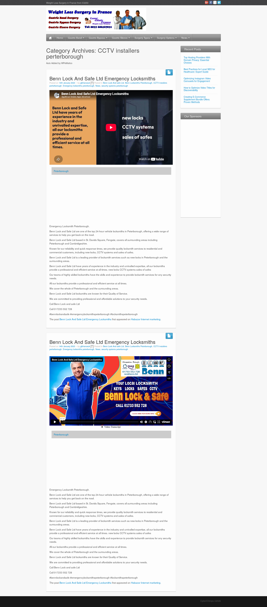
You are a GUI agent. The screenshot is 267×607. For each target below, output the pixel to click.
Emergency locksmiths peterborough (78, 85)
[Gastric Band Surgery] (96, 18)
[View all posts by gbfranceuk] (92, 82)
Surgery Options (166, 37)
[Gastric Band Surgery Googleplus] (206, 2)
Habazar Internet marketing (145, 319)
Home (60, 37)
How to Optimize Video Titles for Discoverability (199, 89)
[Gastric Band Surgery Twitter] (219, 2)
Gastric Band (75, 37)
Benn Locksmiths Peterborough (138, 82)
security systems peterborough (115, 85)
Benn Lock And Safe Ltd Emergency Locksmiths (102, 78)
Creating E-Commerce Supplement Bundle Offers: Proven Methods (197, 99)
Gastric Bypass (97, 37)
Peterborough (61, 171)
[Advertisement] (190, 168)
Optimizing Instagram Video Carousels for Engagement (197, 80)
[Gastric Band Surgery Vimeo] (215, 2)
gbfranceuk (85, 82)
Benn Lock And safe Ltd (113, 82)
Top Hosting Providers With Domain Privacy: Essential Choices (197, 60)
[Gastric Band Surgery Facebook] (210, 2)
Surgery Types (143, 37)
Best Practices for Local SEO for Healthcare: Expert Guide (199, 70)
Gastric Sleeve (120, 37)
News (184, 37)
